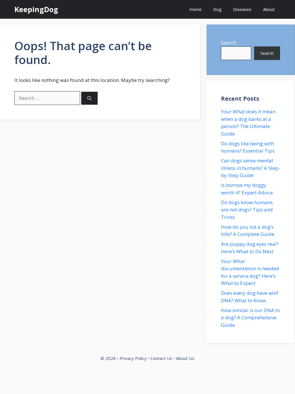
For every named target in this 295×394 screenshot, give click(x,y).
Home (195, 9)
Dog (217, 9)
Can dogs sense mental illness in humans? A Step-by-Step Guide (250, 168)
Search (228, 42)
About (269, 9)
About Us (185, 358)
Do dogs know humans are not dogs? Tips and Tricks (247, 209)
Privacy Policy (133, 358)
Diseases (242, 9)
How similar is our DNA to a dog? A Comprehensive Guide (250, 317)
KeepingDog (36, 9)
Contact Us (161, 358)
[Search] (89, 98)
